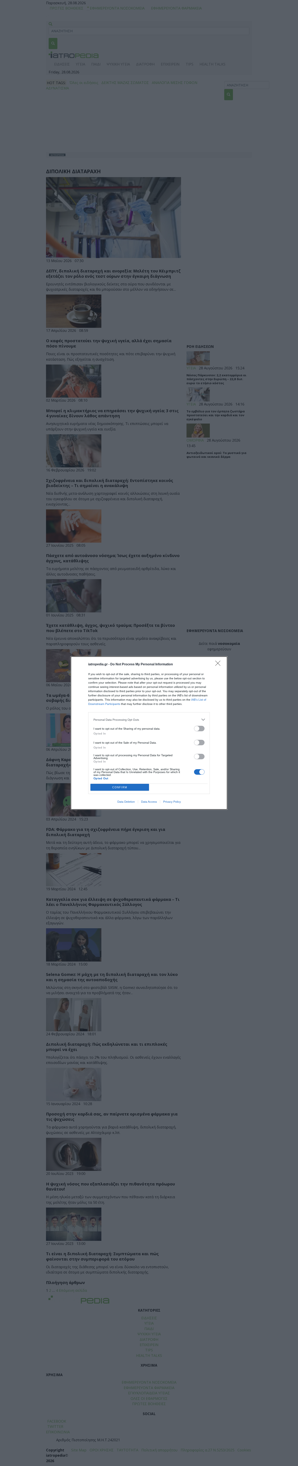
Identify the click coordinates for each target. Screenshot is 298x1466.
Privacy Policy (172, 801)
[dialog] (149, 733)
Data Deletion (126, 801)
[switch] (199, 728)
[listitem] (149, 719)
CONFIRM (119, 787)
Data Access (149, 801)
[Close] (219, 664)
